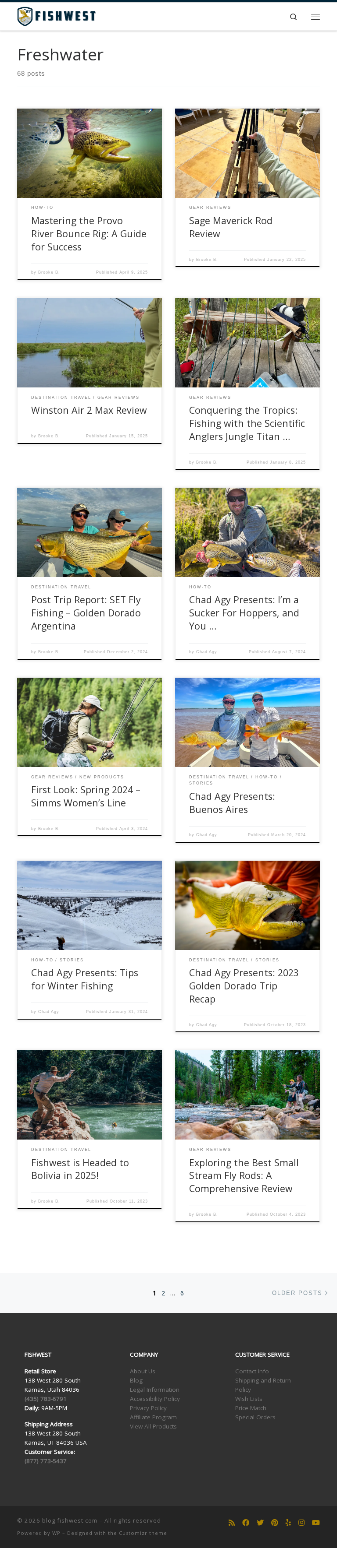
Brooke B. (49, 272)
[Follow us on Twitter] (260, 1522)
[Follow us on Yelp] (288, 1522)
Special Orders (255, 1417)
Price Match (250, 1408)
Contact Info (252, 1371)
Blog (136, 1380)
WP (56, 1533)
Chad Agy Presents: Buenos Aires (232, 803)
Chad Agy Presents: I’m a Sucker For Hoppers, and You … (244, 612)
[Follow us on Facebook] (245, 1522)
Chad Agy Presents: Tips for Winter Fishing (84, 979)
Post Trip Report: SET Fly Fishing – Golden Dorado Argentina (86, 612)
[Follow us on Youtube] (316, 1522)
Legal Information (154, 1389)
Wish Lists (248, 1399)
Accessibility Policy (155, 1399)
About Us (142, 1371)
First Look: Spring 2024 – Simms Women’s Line (85, 796)
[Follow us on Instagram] (301, 1522)
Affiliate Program (153, 1417)
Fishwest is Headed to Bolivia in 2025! (80, 1169)
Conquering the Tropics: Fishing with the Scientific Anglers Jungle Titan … (247, 423)
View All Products (153, 1426)
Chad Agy (206, 652)
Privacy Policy (148, 1408)
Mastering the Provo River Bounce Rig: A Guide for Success (89, 233)
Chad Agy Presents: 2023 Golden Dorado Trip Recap (244, 985)
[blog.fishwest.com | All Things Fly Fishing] (56, 15)
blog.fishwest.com (69, 1520)
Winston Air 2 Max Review (89, 410)
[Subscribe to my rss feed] (232, 1522)
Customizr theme (143, 1533)
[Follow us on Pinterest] (274, 1522)
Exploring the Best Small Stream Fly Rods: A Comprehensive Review (244, 1175)
